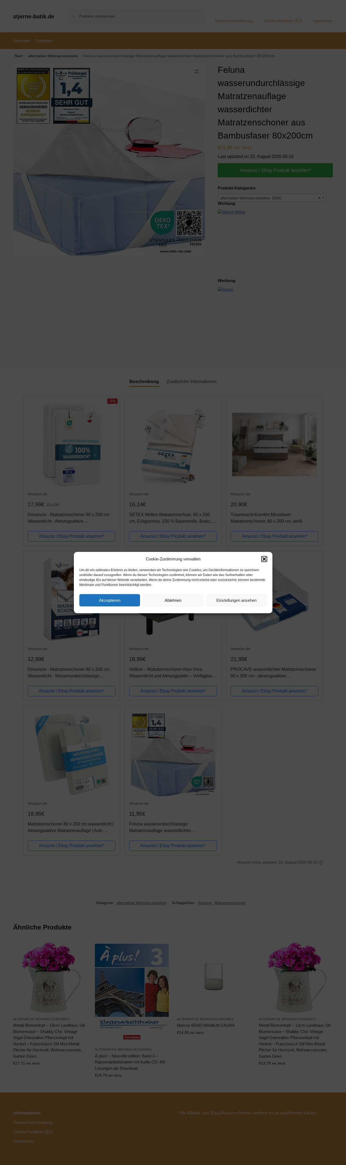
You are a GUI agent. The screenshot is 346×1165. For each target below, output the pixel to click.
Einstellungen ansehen (236, 600)
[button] (264, 559)
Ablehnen (173, 600)
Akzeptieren (109, 600)
